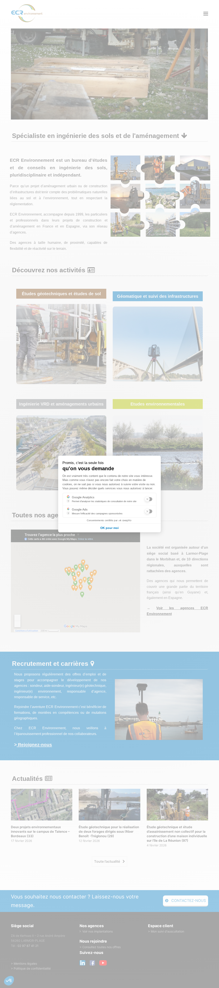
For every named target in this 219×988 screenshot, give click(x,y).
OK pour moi (109, 528)
